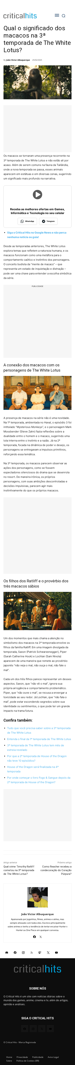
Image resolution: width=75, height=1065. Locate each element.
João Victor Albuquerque (18, 60)
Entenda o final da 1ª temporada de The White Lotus (39, 739)
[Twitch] (40, 952)
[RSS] (31, 952)
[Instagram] (23, 952)
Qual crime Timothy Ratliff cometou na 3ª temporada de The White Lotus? (18, 870)
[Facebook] (34, 935)
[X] (40, 935)
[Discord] (6, 952)
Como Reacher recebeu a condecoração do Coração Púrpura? (56, 870)
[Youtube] (56, 952)
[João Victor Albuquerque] (37, 897)
